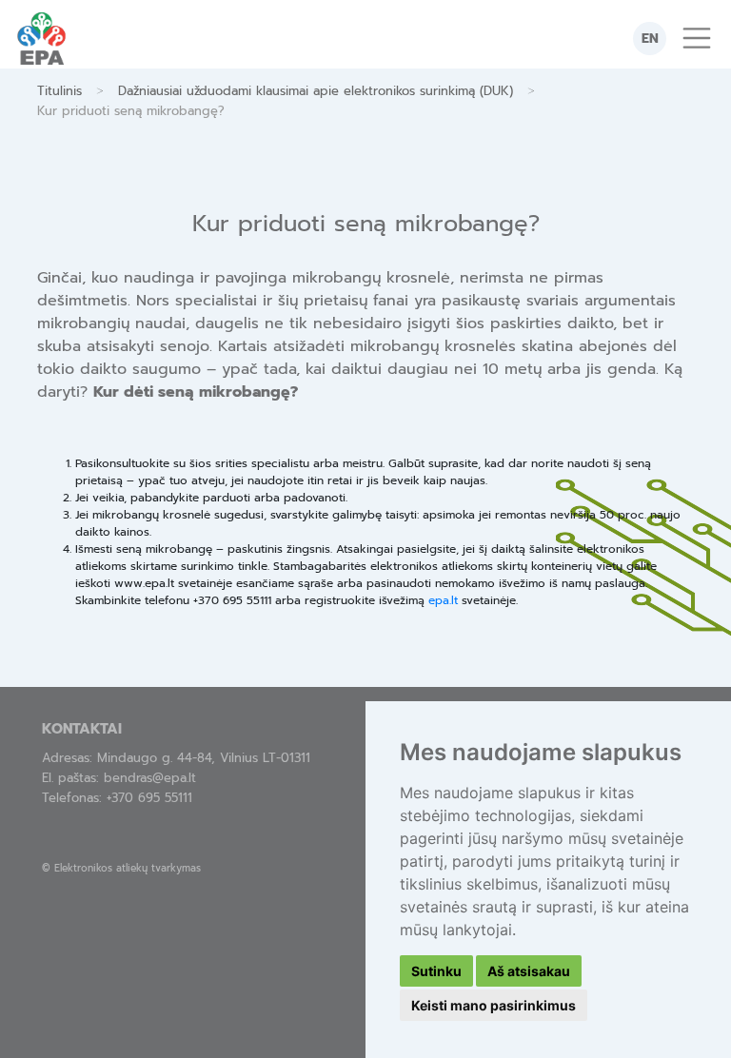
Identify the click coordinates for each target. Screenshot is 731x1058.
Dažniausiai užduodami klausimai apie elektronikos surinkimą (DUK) (315, 91)
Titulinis (59, 91)
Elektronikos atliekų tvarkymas (127, 868)
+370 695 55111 (149, 798)
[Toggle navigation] (696, 38)
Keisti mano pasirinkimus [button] (493, 1005)
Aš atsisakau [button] (528, 971)
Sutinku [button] (436, 971)
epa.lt (443, 600)
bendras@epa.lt (150, 778)
